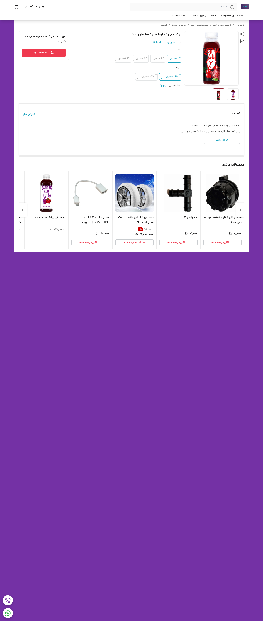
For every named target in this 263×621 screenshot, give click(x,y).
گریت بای (240, 25)
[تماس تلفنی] (8, 600)
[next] (22, 210)
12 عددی (141, 59)
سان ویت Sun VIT (164, 42)
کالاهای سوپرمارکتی (222, 25)
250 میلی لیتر (170, 76)
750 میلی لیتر (146, 76)
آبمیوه (164, 25)
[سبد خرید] (16, 6)
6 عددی (158, 59)
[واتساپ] (8, 613)
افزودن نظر (29, 114)
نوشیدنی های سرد (199, 25)
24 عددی (123, 59)
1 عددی (174, 59)
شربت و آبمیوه (179, 25)
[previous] (240, 210)
